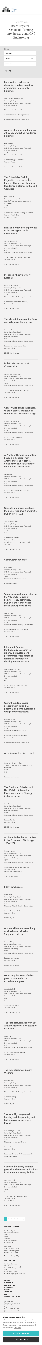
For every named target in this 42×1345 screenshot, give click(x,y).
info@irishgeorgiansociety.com (15, 1273)
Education (8, 1287)
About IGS (8, 1292)
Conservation (9, 1285)
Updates (7, 1280)
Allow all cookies (21, 1333)
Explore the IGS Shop (11, 1252)
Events (7, 1289)
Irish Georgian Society (9, 7)
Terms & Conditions (12, 1296)
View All (8, 71)
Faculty (7, 58)
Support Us (8, 1283)
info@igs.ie (9, 1242)
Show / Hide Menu (38, 10)
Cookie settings (21, 1340)
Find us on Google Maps (12, 1256)
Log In (6, 1294)
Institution (8, 53)
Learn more (17, 1327)
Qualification (9, 64)
